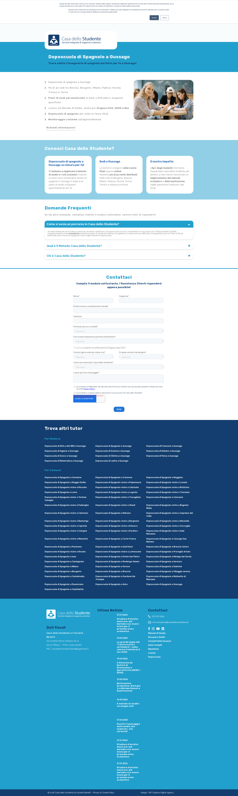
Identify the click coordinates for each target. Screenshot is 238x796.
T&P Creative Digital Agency (161, 792)
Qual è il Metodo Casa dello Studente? (74, 246)
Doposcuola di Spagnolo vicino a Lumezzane (118, 551)
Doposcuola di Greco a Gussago (61, 456)
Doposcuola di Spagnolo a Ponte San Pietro (117, 556)
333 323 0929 (157, 616)
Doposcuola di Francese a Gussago (164, 446)
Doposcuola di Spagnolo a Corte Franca (115, 539)
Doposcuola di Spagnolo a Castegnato (64, 561)
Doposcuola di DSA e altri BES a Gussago (65, 446)
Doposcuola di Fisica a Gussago (162, 456)
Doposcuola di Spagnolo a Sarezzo (164, 561)
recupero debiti (156, 637)
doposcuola (154, 657)
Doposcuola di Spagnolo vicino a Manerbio (66, 539)
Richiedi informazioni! (61, 127)
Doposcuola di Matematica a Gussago (64, 461)
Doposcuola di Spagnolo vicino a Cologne (66, 531)
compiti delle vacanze (159, 641)
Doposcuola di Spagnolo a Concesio (164, 497)
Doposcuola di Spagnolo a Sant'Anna (114, 547)
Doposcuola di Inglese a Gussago (62, 451)
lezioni (151, 653)
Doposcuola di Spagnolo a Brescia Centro (167, 547)
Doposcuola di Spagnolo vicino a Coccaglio (168, 526)
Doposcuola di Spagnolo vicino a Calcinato (117, 487)
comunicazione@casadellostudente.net (170, 622)
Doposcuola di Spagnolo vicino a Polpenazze (118, 482)
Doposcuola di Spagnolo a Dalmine (164, 566)
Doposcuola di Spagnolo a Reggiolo (164, 477)
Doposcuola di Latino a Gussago (111, 461)
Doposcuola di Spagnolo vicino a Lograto (116, 492)
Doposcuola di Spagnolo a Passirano (63, 547)
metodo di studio (157, 633)
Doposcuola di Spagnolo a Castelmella (64, 576)
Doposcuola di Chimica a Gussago (112, 456)
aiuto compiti (155, 645)
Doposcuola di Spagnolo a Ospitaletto (64, 589)
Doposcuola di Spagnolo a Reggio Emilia (65, 482)
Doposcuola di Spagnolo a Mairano (113, 513)
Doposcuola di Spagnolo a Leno (61, 492)
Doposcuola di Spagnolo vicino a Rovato (65, 551)
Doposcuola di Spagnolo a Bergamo (63, 571)
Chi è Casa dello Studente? (66, 256)
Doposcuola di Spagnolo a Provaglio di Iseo (168, 551)
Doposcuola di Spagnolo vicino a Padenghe (67, 505)
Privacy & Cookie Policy (103, 792)
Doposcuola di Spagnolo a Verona (112, 566)
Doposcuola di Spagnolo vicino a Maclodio (167, 521)
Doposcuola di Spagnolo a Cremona (113, 477)
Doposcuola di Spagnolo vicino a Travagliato (118, 497)
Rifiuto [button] (164, 18)
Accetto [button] (154, 18)
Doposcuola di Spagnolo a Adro (111, 584)
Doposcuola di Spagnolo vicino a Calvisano (66, 513)
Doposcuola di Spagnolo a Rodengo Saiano (117, 561)
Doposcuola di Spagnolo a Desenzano (64, 584)
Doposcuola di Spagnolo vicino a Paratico (116, 531)
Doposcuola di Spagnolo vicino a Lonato (166, 482)
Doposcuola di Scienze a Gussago (112, 451)
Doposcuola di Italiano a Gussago (163, 451)
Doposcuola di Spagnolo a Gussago (113, 446)
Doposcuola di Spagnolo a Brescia (112, 571)
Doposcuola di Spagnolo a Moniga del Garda (168, 556)
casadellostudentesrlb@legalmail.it (70, 649)
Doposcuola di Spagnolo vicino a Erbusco (116, 526)
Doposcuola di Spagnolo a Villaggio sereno (168, 571)
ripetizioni (153, 649)
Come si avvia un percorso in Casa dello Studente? (83, 224)
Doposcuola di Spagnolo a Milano (61, 566)
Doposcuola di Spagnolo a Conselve (63, 477)
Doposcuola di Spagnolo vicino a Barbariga (66, 521)
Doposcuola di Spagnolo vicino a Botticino (167, 487)
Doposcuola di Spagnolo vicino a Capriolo (66, 526)
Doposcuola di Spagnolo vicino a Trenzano (168, 492)
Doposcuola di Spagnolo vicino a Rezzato (66, 487)
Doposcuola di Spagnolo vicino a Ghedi (115, 505)
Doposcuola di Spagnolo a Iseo (60, 556)
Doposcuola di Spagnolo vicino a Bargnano (117, 521)
